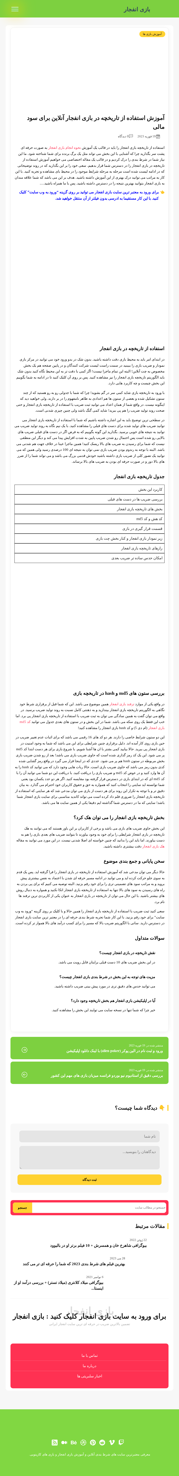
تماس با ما (90, 1356)
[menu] (14, 9)
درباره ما (89, 1366)
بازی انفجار (137, 9)
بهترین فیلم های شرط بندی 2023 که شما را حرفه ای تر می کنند (74, 1264)
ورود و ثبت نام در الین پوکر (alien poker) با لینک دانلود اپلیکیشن (114, 1051)
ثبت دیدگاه (90, 1179)
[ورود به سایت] (89, 1459)
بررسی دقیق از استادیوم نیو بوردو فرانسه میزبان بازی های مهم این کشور (107, 1075)
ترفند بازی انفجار (122, 704)
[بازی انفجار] (161, 9)
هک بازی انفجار (153, 846)
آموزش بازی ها (152, 34)
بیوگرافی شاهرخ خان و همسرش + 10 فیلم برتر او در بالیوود (98, 1245)
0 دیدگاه (123, 136)
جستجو (22, 1207)
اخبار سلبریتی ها (89, 1376)
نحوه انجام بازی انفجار (64, 147)
